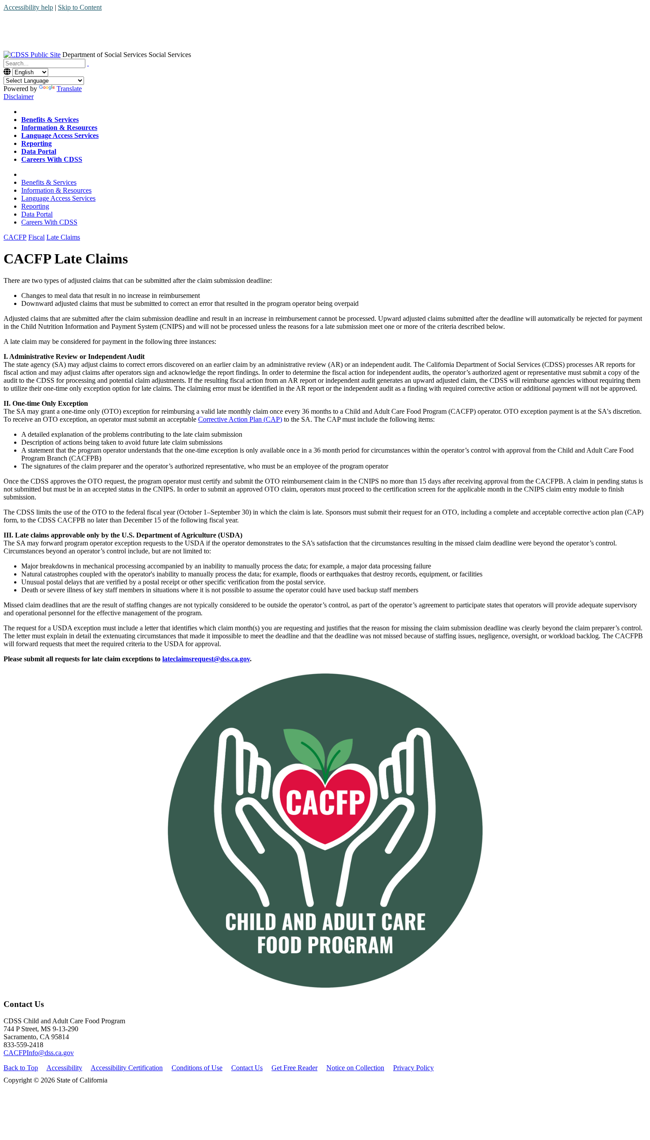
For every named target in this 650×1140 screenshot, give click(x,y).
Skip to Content (80, 7)
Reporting (35, 206)
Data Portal (37, 214)
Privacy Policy (413, 1067)
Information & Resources (56, 190)
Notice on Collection (355, 1067)
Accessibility (64, 1067)
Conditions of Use (197, 1067)
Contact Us (247, 1067)
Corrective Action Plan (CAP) (240, 419)
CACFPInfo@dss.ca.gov (39, 1052)
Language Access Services (58, 198)
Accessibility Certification (127, 1067)
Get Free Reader (294, 1067)
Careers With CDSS (49, 222)
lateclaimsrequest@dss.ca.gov (206, 659)
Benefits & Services (48, 182)
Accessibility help (28, 7)
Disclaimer (19, 96)
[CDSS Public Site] (32, 54)
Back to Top (21, 1067)
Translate (69, 88)
